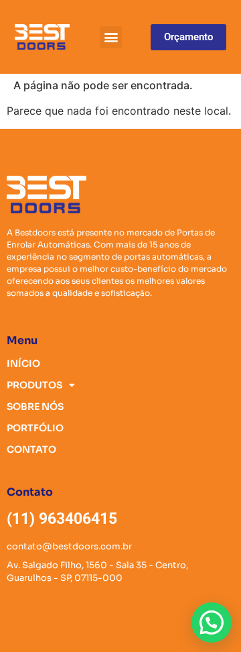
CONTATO (31, 449)
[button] (111, 37)
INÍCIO (23, 364)
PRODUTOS (34, 385)
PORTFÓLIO (35, 428)
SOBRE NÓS (35, 406)
